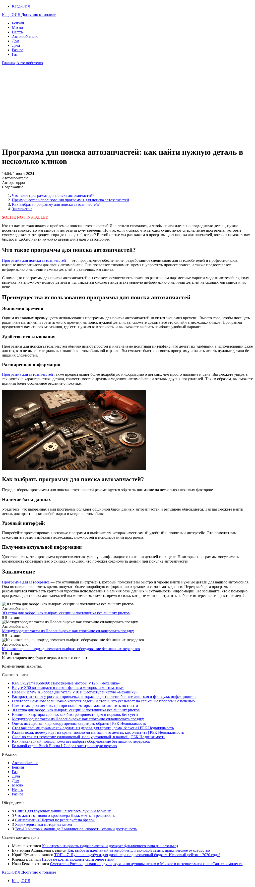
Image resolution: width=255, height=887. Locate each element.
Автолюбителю (25, 36)
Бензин (18, 23)
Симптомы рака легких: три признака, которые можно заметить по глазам (75, 705)
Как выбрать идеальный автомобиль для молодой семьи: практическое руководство (138, 850)
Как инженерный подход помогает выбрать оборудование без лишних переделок (81, 741)
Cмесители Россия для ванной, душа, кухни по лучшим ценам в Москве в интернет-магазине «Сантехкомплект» (146, 864)
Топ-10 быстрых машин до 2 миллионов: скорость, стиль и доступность (76, 829)
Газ (14, 54)
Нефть (17, 32)
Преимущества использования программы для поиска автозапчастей (70, 200)
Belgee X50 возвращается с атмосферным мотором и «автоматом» (68, 687)
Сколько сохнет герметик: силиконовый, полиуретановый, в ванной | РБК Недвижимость (88, 737)
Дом (15, 41)
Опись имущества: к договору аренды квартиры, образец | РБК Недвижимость (79, 723)
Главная (8, 63)
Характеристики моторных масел (43, 824)
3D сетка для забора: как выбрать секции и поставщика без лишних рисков (76, 710)
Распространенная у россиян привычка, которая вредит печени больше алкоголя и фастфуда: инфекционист (104, 696)
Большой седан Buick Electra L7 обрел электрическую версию (64, 746)
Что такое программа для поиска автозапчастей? (53, 195)
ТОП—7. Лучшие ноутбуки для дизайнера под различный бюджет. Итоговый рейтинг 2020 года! (137, 855)
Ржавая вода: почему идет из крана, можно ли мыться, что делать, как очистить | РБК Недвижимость (98, 732)
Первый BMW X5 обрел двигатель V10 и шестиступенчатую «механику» (74, 692)
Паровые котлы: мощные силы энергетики (78, 859)
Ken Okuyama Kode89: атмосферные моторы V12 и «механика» (66, 683)
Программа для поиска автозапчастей (34, 260)
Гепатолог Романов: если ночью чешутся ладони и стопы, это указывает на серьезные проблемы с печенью (103, 701)
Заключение (22, 209)
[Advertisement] (127, 107)
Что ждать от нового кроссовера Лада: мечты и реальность (65, 815)
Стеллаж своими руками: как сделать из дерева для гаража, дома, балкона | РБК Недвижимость (93, 728)
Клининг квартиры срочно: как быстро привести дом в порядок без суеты (75, 714)
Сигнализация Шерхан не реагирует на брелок (55, 820)
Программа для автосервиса (26, 582)
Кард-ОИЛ (21, 6)
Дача (16, 45)
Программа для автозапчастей (27, 374)
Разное (17, 50)
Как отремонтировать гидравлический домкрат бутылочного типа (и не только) (110, 846)
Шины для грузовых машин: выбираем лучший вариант (63, 811)
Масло (17, 27)
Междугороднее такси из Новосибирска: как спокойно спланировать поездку (78, 719)
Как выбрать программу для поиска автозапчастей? (56, 204)
